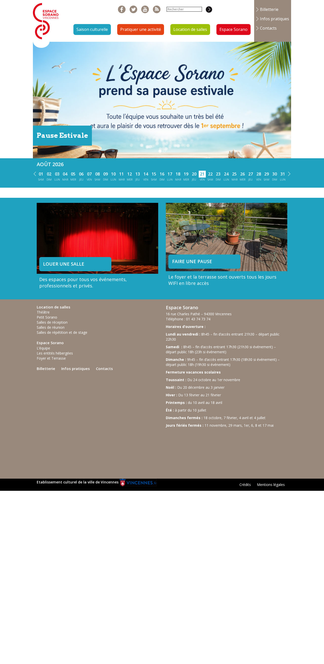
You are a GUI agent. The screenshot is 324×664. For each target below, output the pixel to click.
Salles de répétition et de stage (62, 332)
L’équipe (43, 348)
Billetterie (269, 9)
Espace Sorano (233, 29)
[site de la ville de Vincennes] (137, 482)
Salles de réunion (51, 327)
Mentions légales (271, 484)
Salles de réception (52, 322)
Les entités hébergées (55, 353)
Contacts (268, 28)
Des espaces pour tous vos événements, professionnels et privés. (83, 282)
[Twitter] (133, 9)
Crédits (245, 484)
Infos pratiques (274, 19)
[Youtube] (145, 9)
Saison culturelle (92, 29)
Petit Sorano (47, 317)
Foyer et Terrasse (51, 358)
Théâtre (43, 312)
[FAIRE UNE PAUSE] (226, 236)
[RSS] (156, 9)
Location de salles (190, 29)
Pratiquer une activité (140, 29)
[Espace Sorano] (46, 24)
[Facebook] (121, 9)
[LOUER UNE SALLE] (97, 243)
